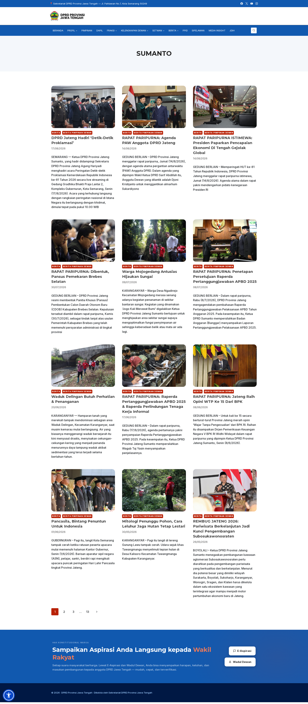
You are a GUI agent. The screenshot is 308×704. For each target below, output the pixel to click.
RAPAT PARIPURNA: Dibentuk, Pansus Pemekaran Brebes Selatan (80, 276)
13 (87, 612)
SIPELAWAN (198, 30)
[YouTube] (251, 3)
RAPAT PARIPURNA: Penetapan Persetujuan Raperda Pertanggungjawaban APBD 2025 (225, 276)
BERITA (56, 132)
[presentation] (83, 107)
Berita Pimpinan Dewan (77, 132)
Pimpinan (86, 30)
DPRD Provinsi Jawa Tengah (76, 692)
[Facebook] (241, 3)
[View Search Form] (254, 30)
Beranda (58, 30)
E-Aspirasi (244, 651)
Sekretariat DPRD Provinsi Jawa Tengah (130, 692)
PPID (185, 30)
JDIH (232, 30)
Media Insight (217, 30)
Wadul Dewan (242, 662)
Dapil (99, 30)
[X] (246, 3)
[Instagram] (256, 3)
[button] (9, 695)
